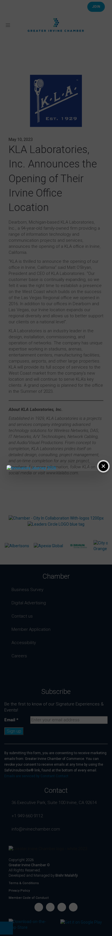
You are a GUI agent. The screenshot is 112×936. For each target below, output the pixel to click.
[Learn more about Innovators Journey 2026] (56, 468)
